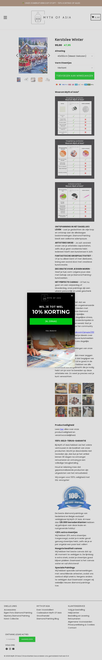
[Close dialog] (72, 295)
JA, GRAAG (51, 321)
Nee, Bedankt (51, 331)
